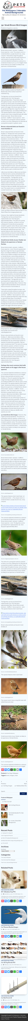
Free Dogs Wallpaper (12, 773)
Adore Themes (5, 1019)
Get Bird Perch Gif (6, 998)
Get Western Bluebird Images (9, 927)
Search (3, 791)
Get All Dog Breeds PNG (8, 962)
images (12, 775)
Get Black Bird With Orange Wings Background (12, 840)
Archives (3, 849)
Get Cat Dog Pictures (14, 805)
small (16, 775)
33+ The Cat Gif (4, 843)
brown (7, 775)
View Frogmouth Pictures (7, 835)
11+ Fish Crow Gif (6, 801)
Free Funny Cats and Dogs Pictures (9, 862)
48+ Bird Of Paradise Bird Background (9, 838)
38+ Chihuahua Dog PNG (8, 892)
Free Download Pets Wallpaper (8, 859)
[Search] (25, 18)
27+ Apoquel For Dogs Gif (6, 833)
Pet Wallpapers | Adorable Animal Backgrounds (14, 11)
